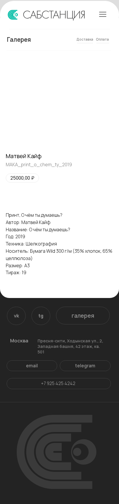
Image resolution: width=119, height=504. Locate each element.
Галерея (19, 39)
